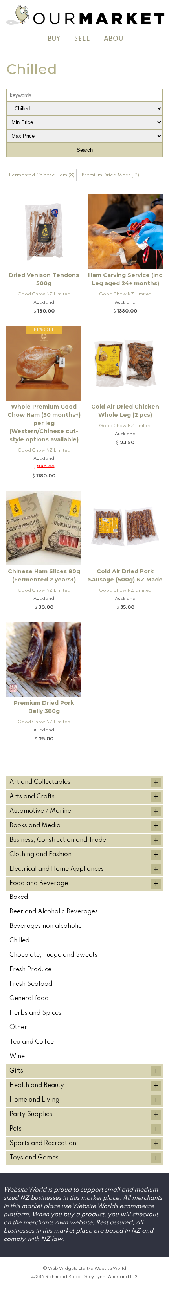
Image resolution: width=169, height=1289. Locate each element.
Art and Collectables (39, 782)
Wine (17, 1056)
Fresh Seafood (30, 984)
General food (29, 999)
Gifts (16, 1071)
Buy (54, 39)
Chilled (19, 941)
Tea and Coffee (31, 1042)
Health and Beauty (36, 1085)
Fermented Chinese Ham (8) (42, 175)
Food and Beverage (38, 883)
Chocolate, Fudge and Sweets (53, 955)
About (115, 39)
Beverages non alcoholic (45, 926)
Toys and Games (34, 1158)
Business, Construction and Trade (57, 840)
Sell (82, 39)
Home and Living (34, 1100)
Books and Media (35, 826)
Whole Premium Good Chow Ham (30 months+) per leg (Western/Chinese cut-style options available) (44, 423)
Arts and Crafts (32, 797)
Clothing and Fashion (40, 855)
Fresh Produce (30, 970)
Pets (15, 1129)
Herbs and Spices (35, 1013)
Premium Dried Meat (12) (110, 175)
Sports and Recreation (42, 1143)
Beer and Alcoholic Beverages (53, 912)
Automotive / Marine (40, 811)
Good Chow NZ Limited (44, 294)
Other (18, 1027)
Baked (18, 897)
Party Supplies (30, 1114)
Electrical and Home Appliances (56, 869)
